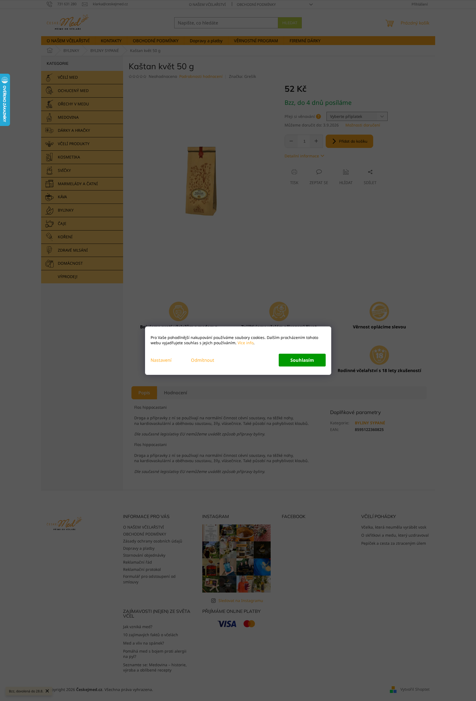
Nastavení (161, 360)
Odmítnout (202, 360)
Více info (244, 342)
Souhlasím (302, 360)
